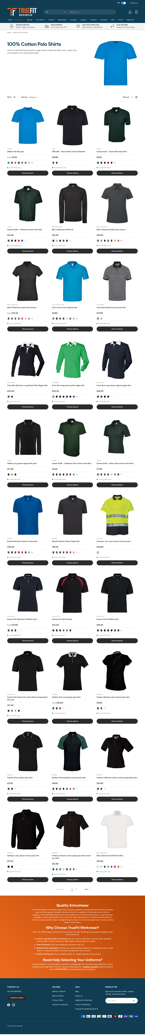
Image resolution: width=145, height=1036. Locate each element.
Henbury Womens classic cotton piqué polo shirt (117, 778)
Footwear (103, 20)
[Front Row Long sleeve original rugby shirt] (117, 359)
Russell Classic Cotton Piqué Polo (66, 541)
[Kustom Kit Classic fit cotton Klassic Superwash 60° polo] (27, 670)
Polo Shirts (40, 20)
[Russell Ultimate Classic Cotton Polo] (27, 515)
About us (79, 996)
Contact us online (16, 998)
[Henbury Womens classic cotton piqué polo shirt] (117, 751)
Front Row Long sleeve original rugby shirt (114, 385)
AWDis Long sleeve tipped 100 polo (22, 463)
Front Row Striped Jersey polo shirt (111, 307)
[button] (136, 11)
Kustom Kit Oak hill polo (62, 619)
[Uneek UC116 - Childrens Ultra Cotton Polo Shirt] (72, 437)
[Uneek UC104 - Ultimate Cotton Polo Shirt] (27, 203)
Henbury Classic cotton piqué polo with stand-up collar (71, 857)
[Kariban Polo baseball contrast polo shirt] (72, 751)
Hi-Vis (120, 20)
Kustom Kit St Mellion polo (108, 619)
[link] (59, 889)
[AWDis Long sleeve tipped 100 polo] (27, 437)
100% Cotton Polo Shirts (20, 32)
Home (10, 20)
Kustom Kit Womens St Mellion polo (22, 619)
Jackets (83, 20)
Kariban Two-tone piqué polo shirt (66, 697)
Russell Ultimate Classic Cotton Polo (22, 541)
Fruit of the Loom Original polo (64, 307)
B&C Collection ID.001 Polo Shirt (110, 856)
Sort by (24, 97)
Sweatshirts (62, 20)
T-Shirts (51, 20)
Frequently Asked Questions (86, 1009)
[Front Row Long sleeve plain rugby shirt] (72, 359)
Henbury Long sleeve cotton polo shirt (23, 856)
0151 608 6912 (15, 991)
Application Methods (83, 1000)
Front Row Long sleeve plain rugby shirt (68, 385)
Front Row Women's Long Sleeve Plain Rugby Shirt (27, 385)
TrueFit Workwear (17, 1026)
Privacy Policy (57, 1000)
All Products (18, 20)
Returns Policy (58, 996)
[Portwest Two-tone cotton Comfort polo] (117, 515)
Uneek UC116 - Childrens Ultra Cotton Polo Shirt (71, 463)
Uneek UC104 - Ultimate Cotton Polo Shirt (24, 230)
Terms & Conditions (60, 1004)
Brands (29, 20)
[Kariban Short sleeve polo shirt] (27, 751)
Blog (77, 991)
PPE (112, 20)
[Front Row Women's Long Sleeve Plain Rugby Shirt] (27, 359)
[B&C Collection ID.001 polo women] (117, 203)
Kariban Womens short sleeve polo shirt (113, 697)
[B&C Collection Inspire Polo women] (27, 281)
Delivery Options (59, 991)
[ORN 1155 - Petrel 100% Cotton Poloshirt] (72, 125)
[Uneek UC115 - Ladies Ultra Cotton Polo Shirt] (117, 437)
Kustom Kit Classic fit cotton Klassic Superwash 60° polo (27, 698)
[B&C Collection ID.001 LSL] (72, 203)
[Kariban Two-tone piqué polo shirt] (72, 670)
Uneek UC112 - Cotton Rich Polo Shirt (112, 151)
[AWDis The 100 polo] (27, 125)
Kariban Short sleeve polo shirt (20, 778)
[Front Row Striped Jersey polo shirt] (117, 281)
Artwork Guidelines (83, 1004)
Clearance (130, 20)
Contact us (134, 3)
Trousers (93, 20)
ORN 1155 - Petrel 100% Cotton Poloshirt (68, 151)
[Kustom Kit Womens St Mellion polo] (27, 593)
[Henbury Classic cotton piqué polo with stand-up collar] (72, 829)
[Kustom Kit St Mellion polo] (117, 593)
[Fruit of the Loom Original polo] (72, 281)
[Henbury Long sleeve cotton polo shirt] (27, 829)
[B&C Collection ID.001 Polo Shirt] (117, 829)
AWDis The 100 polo (15, 151)
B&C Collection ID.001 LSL (63, 230)
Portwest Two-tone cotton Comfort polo (113, 541)
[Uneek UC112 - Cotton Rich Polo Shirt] (117, 125)
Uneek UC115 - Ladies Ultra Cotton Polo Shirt (115, 463)
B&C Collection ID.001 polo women (111, 230)
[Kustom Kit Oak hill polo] (72, 593)
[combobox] (80, 12)
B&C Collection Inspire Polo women (21, 307)
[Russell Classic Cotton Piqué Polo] (72, 515)
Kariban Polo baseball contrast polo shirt (69, 778)
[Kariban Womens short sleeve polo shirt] (117, 670)
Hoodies (73, 20)
